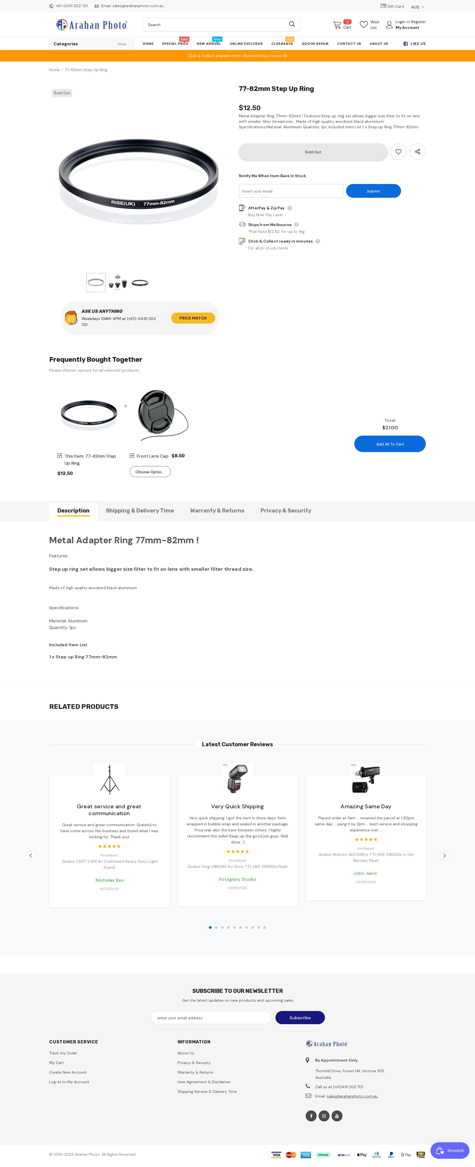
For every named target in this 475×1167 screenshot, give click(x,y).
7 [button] (246, 927)
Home (54, 69)
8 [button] (252, 927)
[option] (140, 177)
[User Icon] (389, 24)
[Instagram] (324, 1115)
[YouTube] (337, 1115)
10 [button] (264, 927)
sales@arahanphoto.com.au (138, 5)
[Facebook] (311, 1115)
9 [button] (258, 927)
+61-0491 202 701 (72, 5)
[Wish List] (398, 151)
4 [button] (228, 927)
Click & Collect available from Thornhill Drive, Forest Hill (237, 55)
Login (401, 21)
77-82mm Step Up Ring (90, 459)
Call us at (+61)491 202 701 (339, 1086)
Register (418, 21)
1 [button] (210, 927)
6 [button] (240, 927)
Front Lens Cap (153, 456)
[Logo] (91, 24)
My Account (407, 27)
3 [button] (222, 927)
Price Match (193, 318)
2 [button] (216, 927)
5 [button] (234, 927)
